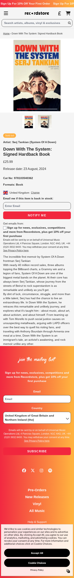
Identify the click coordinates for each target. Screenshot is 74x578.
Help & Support (37, 521)
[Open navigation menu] (6, 13)
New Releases (37, 497)
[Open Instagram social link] (41, 470)
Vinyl (37, 504)
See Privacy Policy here (16, 250)
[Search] (69, 23)
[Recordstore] (37, 13)
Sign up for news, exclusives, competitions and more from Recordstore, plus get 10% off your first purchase (36, 232)
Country (37, 408)
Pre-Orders (37, 490)
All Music (37, 511)
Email (37, 391)
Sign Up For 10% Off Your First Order (25, 3)
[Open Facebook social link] (24, 470)
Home (6, 33)
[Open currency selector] (59, 13)
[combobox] (37, 23)
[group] (29, 122)
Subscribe (37, 451)
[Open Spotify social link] (50, 470)
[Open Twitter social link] (32, 470)
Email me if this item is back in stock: (28, 198)
